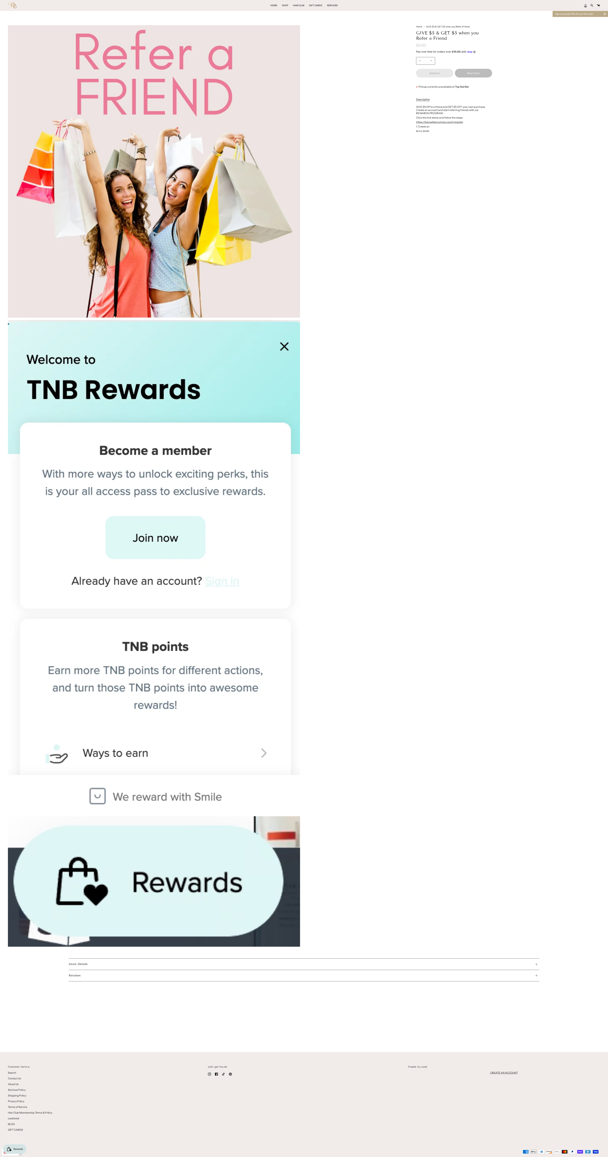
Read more (423, 131)
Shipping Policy (17, 1095)
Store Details (78, 964)
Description (423, 99)
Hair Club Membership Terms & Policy (30, 1112)
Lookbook (13, 1118)
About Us (13, 1084)
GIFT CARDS (15, 1129)
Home (419, 26)
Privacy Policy (16, 1101)
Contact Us (14, 1078)
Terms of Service (17, 1107)
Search (12, 1072)
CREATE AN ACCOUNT (504, 1072)
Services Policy (16, 1089)
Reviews (75, 975)
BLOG (11, 1124)
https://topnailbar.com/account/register (439, 122)
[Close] (604, 14)
